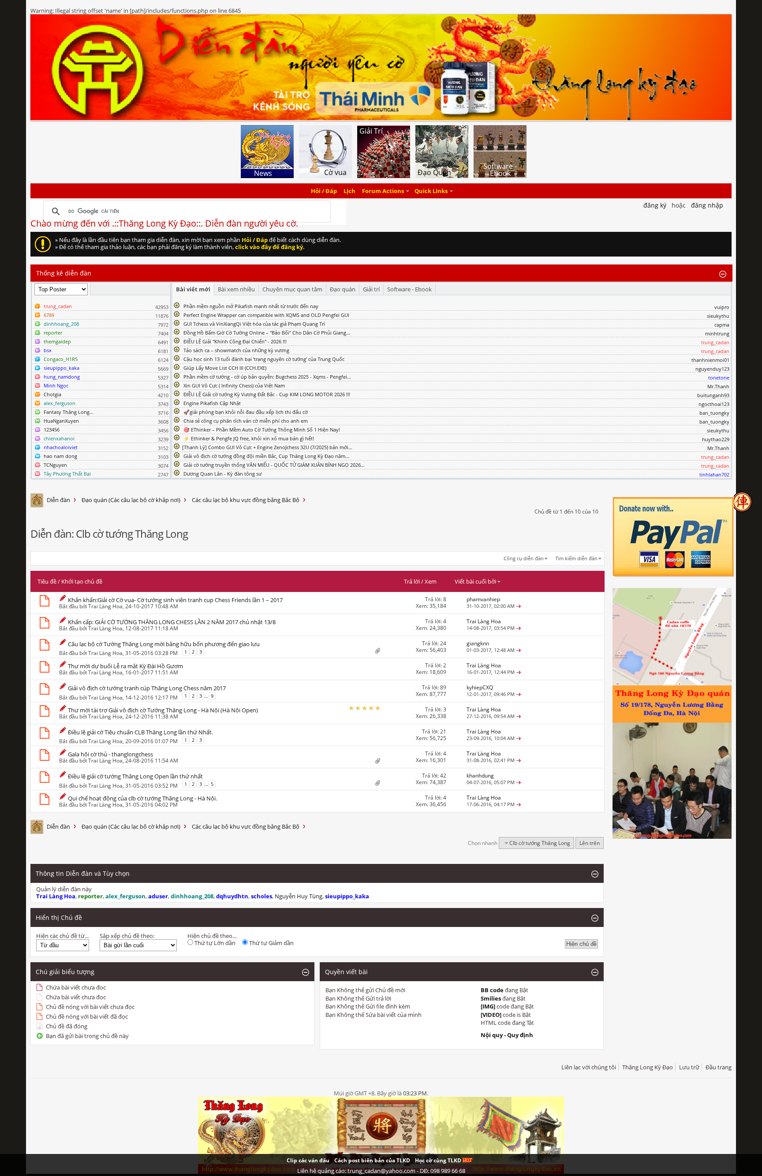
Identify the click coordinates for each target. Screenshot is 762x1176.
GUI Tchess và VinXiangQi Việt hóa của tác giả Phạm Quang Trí (254, 323)
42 (443, 775)
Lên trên (589, 843)
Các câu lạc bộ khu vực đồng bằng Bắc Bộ (245, 500)
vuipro (721, 307)
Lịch (349, 191)
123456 (52, 429)
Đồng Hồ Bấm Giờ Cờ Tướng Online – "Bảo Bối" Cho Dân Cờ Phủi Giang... (266, 332)
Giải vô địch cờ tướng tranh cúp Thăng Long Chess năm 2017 (147, 688)
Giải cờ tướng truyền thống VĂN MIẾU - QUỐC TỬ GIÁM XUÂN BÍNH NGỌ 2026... (274, 464)
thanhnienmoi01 (710, 360)
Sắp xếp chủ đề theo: (127, 935)
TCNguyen (55, 464)
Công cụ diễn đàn (524, 558)
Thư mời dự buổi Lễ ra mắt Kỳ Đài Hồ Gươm (125, 666)
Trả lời (412, 581)
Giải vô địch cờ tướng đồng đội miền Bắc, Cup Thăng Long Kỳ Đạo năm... (266, 456)
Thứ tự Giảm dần (271, 942)
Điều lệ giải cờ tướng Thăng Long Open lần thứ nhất (135, 776)
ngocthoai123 (713, 404)
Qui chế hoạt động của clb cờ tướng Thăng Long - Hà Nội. (142, 798)
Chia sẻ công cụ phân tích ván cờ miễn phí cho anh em (245, 420)
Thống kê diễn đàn (63, 273)
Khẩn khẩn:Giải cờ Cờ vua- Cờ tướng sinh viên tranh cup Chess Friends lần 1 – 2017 (175, 600)
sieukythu (718, 316)
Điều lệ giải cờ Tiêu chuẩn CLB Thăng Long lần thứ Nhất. (140, 732)
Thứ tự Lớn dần (214, 942)
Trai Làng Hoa (105, 606)
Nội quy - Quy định (507, 1035)
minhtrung (717, 333)
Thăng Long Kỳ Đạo (647, 1067)
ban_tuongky (714, 412)
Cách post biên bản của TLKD (372, 1160)
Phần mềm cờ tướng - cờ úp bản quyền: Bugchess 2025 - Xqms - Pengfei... (267, 376)
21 (443, 731)
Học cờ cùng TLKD (439, 1160)
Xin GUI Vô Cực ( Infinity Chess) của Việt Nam (234, 385)
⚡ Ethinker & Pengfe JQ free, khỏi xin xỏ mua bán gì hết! (248, 438)
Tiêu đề (46, 581)
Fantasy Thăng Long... (68, 412)
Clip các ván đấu (308, 1160)
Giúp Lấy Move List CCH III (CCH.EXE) (224, 368)
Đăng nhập (707, 205)
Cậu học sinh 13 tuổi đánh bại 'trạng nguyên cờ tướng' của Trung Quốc (263, 359)
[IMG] (488, 1006)
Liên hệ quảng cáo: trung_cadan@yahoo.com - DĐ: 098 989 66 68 (381, 1171)
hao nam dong (60, 456)
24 (443, 643)
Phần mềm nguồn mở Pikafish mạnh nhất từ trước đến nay (250, 306)
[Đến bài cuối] (518, 606)
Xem (431, 581)
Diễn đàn (58, 500)
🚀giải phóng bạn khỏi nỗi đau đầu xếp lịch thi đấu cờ (245, 412)
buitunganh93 (713, 395)
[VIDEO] (491, 1015)
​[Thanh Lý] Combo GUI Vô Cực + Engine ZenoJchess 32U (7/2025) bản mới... (267, 447)
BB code (492, 990)
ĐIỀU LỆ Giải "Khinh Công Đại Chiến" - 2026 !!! (235, 341)
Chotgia (52, 394)
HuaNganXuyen (61, 420)
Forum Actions (383, 191)
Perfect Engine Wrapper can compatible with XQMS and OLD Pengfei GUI (266, 315)
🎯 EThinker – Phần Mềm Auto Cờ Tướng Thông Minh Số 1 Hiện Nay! (261, 429)
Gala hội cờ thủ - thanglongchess (110, 754)
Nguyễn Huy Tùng (298, 896)
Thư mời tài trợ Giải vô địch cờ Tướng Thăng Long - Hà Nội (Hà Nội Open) (163, 710)
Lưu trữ (689, 1067)
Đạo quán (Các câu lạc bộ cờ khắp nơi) (131, 500)
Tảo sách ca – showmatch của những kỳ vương (236, 350)
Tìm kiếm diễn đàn (576, 558)
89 (443, 687)
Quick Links (431, 191)
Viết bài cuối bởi (475, 581)
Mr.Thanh (718, 386)
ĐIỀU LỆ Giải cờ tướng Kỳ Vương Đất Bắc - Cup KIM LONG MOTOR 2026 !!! (266, 394)
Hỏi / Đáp (324, 191)
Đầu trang (719, 1067)
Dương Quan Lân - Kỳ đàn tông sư (222, 473)
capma (721, 324)
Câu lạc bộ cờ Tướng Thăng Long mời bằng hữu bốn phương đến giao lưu (164, 644)
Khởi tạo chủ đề (81, 581)
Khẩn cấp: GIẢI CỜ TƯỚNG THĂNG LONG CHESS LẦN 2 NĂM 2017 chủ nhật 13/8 (172, 622)
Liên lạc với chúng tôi (588, 1067)
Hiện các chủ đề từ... (62, 935)
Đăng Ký (654, 205)
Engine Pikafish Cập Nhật (212, 403)
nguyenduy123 (712, 368)
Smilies (491, 998)
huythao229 (715, 439)
